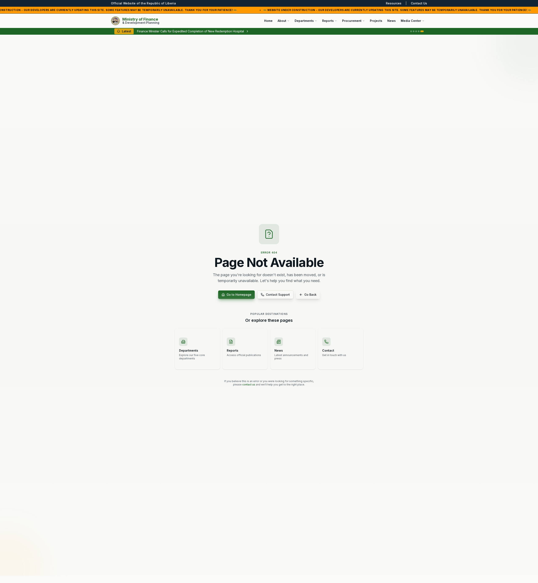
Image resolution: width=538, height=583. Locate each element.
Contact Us (419, 3)
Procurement (351, 20)
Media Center (411, 20)
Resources (393, 3)
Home (268, 20)
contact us (248, 384)
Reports (328, 20)
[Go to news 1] (411, 31)
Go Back (310, 294)
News (391, 20)
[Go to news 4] (418, 31)
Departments (304, 20)
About (282, 20)
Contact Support (278, 294)
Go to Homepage (239, 294)
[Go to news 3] (416, 31)
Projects (376, 20)
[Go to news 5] (422, 31)
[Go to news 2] (413, 31)
